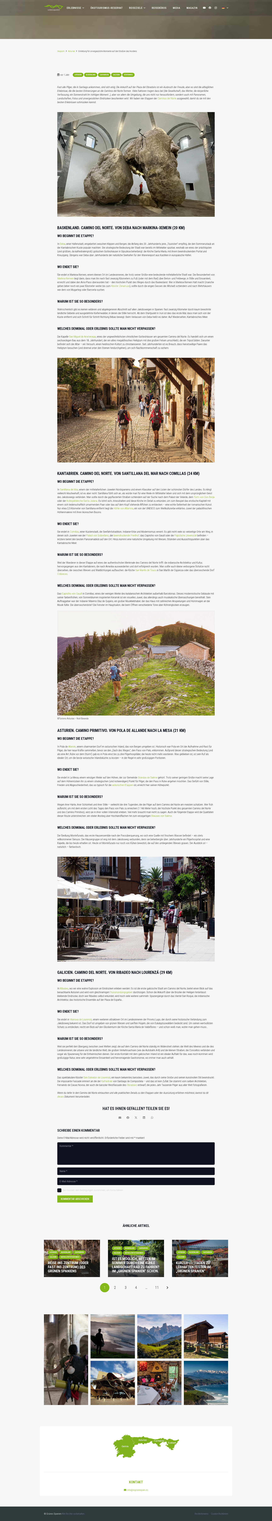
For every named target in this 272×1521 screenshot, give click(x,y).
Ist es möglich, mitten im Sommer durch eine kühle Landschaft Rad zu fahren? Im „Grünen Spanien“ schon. (135, 1265)
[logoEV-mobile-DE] (54, 8)
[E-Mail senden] (120, 1117)
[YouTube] (204, 8)
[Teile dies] (128, 1117)
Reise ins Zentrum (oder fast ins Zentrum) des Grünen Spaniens (68, 1267)
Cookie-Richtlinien (219, 1513)
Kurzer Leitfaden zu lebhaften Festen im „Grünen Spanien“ (193, 1267)
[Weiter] (167, 1287)
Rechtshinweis (201, 1513)
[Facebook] (210, 8)
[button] (225, 8)
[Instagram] (215, 8)
